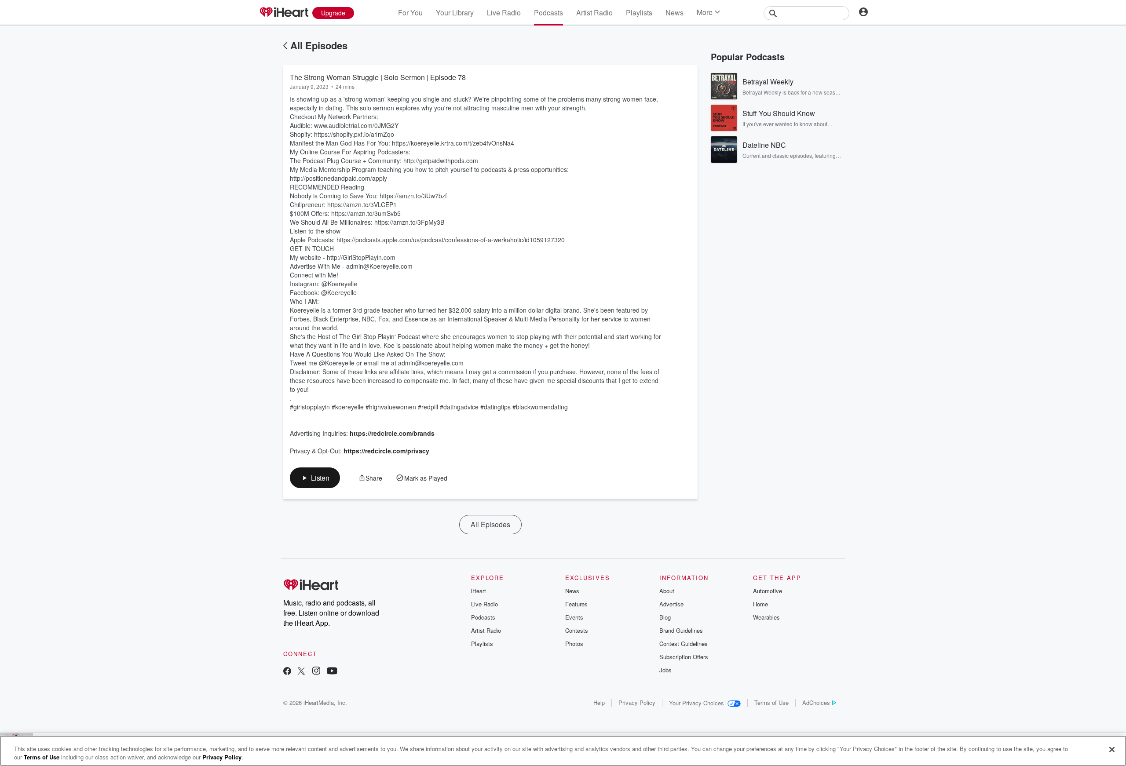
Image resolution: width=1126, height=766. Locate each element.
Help (599, 702)
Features (576, 604)
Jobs (665, 670)
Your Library (455, 12)
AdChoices (816, 702)
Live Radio (504, 12)
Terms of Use (771, 702)
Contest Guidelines (683, 643)
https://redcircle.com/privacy (386, 450)
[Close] (1112, 749)
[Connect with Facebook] (287, 672)
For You (410, 12)
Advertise (671, 604)
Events (574, 617)
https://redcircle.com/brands (392, 433)
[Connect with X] (301, 672)
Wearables (766, 617)
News (674, 12)
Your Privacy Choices (696, 703)
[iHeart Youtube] (332, 672)
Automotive (767, 591)
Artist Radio (594, 12)
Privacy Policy (636, 702)
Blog (665, 617)
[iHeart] (283, 13)
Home (760, 604)
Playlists (639, 12)
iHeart (478, 591)
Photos (574, 643)
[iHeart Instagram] (316, 672)
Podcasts (548, 12)
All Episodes (318, 45)
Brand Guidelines (681, 630)
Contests (576, 630)
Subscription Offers (683, 657)
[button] (315, 477)
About (666, 591)
